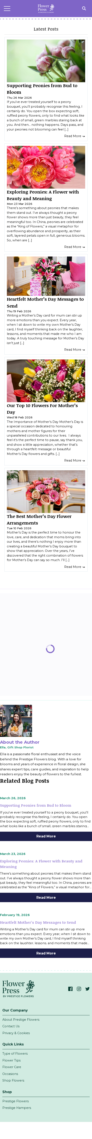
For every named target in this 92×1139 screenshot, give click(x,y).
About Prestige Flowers (20, 1020)
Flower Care (11, 1067)
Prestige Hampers (16, 1108)
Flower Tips (11, 1060)
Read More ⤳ (74, 136)
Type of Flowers (15, 1053)
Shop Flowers (13, 1080)
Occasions (10, 1074)
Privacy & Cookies (16, 1033)
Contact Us (10, 1026)
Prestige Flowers (15, 1101)
